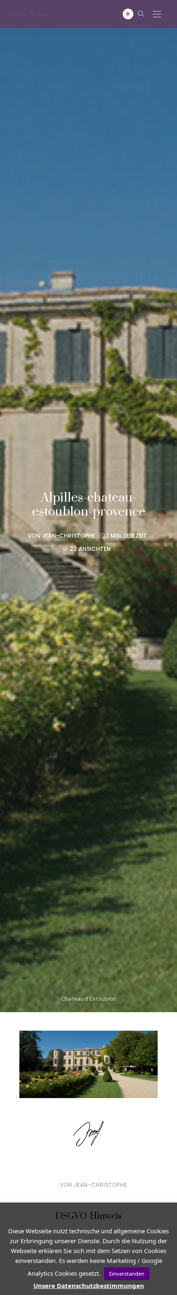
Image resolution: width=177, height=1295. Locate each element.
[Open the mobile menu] (157, 14)
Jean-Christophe (68, 536)
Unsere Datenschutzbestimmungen (88, 1285)
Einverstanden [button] (126, 1273)
